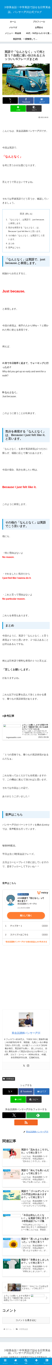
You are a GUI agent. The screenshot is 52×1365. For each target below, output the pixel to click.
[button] (34, 108)
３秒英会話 (9, 1079)
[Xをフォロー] (14, 1115)
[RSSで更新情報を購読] (26, 1122)
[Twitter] (24, 1065)
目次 (22, 213)
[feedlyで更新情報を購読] (38, 1115)
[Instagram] (28, 1065)
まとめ (11, 243)
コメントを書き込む (26, 1320)
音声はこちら (14, 247)
